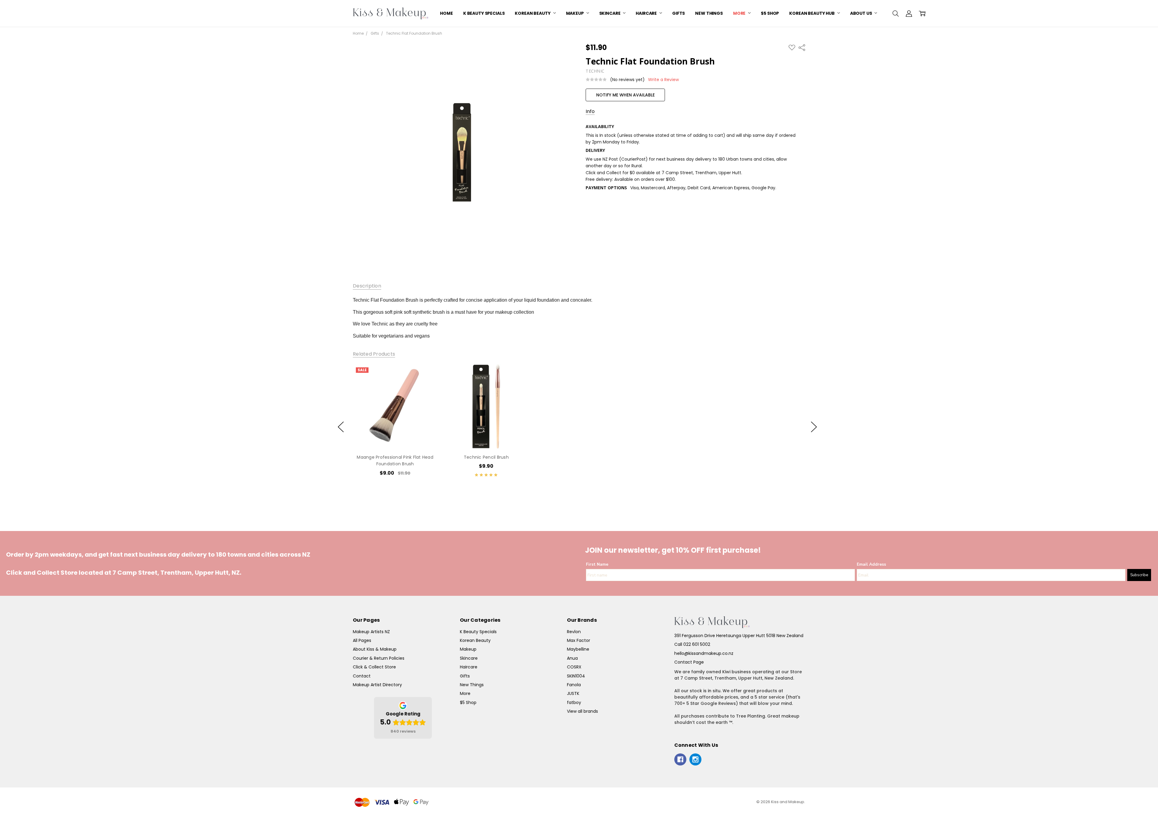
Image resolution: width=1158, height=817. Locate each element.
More (739, 13)
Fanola (574, 685)
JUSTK (573, 693)
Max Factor (578, 640)
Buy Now (395, 436)
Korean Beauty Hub (812, 13)
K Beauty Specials (484, 13)
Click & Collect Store (374, 667)
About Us (861, 13)
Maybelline (578, 649)
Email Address (871, 564)
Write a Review (663, 79)
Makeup (575, 13)
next (814, 427)
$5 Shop (770, 13)
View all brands (582, 711)
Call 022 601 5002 (692, 644)
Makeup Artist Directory (377, 685)
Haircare (647, 13)
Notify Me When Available (625, 95)
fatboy (574, 702)
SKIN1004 (576, 676)
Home (446, 13)
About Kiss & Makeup (375, 649)
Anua (572, 658)
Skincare (610, 13)
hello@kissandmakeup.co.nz (703, 653)
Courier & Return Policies (378, 658)
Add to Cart (395, 423)
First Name (597, 564)
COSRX (574, 667)
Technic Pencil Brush (486, 457)
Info (590, 111)
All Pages (362, 640)
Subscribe (1139, 575)
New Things (709, 13)
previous (340, 427)
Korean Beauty (533, 13)
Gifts (678, 13)
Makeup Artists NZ (371, 632)
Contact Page (689, 662)
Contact (362, 676)
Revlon (574, 632)
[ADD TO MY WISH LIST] (426, 384)
